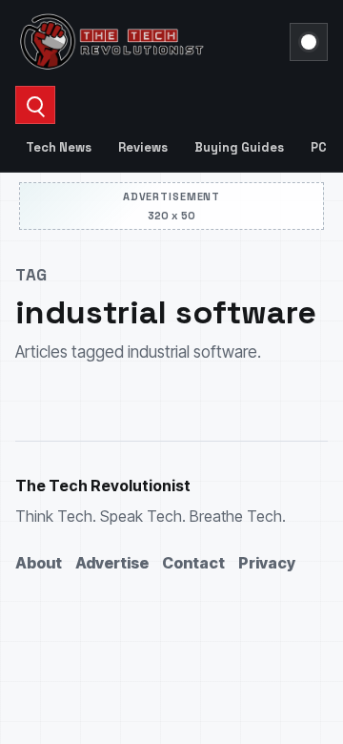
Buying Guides (239, 147)
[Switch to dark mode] (309, 42)
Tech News (58, 147)
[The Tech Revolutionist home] (146, 42)
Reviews (143, 147)
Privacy (266, 562)
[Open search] (35, 105)
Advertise (112, 562)
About (38, 562)
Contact (193, 562)
